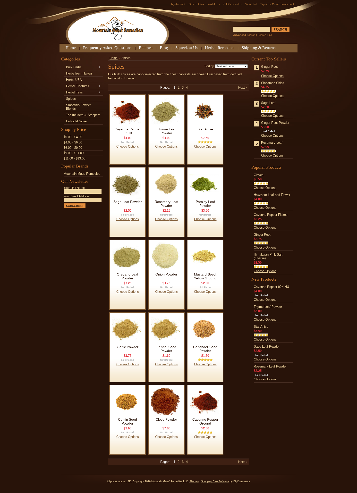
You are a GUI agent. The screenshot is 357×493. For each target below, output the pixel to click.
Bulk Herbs (73, 67)
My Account (178, 4)
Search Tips (265, 34)
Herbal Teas (73, 93)
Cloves (259, 175)
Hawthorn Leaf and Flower (272, 195)
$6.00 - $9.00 (73, 148)
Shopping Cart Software (215, 481)
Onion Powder (166, 274)
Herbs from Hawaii (79, 73)
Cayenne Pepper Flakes (271, 215)
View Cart (251, 4)
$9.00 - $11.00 (74, 153)
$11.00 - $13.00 (74, 158)
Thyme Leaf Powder (166, 131)
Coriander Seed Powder (205, 349)
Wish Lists (214, 4)
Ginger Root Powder (275, 123)
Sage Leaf (268, 103)
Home (114, 58)
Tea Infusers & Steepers (83, 115)
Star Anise (205, 129)
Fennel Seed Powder (166, 349)
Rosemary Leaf (271, 142)
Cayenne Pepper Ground (205, 421)
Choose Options (127, 146)
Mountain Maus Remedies (82, 173)
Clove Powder (166, 419)
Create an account (283, 4)
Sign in (264, 4)
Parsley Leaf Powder (205, 204)
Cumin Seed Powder (127, 421)
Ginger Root (269, 66)
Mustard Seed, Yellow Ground (205, 276)
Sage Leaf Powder (127, 202)
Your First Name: (74, 187)
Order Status (196, 4)
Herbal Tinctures (76, 86)
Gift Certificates (232, 4)
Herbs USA (74, 80)
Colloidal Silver (76, 121)
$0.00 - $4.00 (73, 137)
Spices (71, 98)
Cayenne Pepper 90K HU (128, 131)
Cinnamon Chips (272, 83)
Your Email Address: (77, 196)
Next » (242, 87)
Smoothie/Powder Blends (78, 106)
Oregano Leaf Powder (127, 276)
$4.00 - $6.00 (73, 142)
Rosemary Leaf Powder (166, 204)
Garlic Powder (127, 347)
